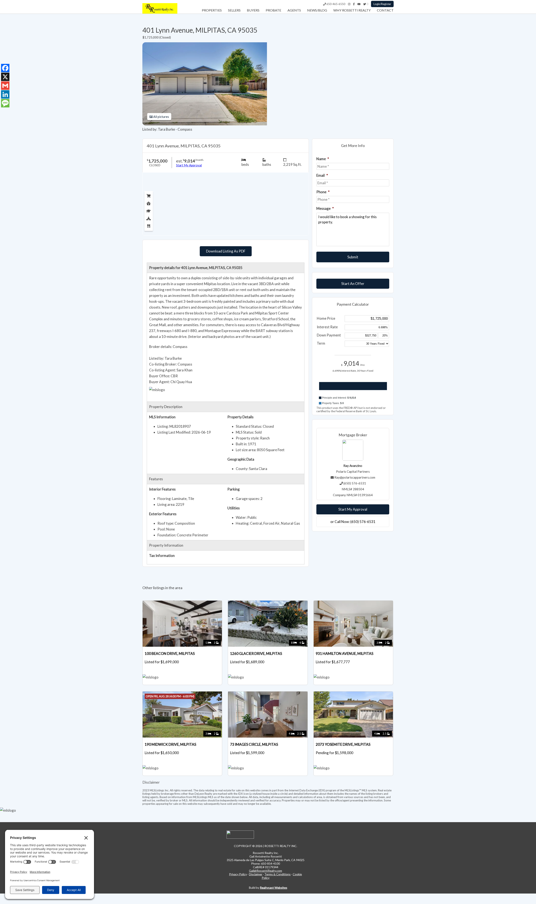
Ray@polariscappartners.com (354, 477)
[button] (352, 397)
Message (325, 208)
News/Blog (317, 10)
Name (322, 159)
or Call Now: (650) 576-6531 (352, 521)
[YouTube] (359, 4)
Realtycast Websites (273, 887)
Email (322, 175)
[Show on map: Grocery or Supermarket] (148, 195)
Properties (212, 10)
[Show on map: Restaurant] (148, 225)
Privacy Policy (238, 874)
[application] (352, 390)
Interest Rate (327, 327)
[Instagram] (349, 4)
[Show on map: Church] (148, 217)
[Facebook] (354, 4)
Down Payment (329, 335)
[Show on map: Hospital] (148, 202)
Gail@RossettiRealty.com (265, 870)
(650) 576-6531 (354, 483)
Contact (385, 10)
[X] (5, 76)
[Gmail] (5, 85)
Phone (323, 192)
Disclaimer (255, 874)
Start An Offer (352, 283)
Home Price (326, 318)
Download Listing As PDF (225, 251)
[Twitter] (364, 4)
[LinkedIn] (5, 94)
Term (321, 343)
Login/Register (382, 4)
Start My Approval (352, 509)
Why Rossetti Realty (352, 10)
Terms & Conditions (277, 874)
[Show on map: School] (148, 210)
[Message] (5, 103)
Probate (273, 10)
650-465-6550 (335, 4)
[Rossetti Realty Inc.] (159, 12)
